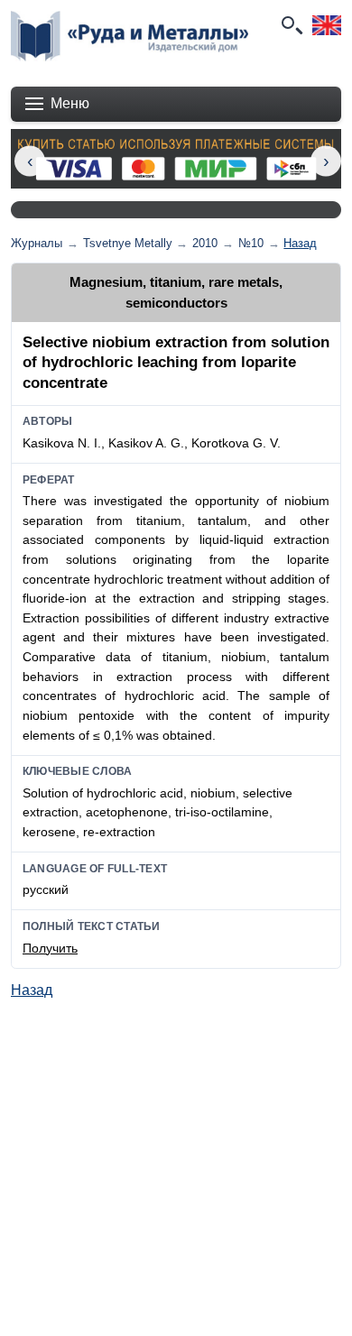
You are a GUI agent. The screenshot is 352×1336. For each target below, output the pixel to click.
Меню (70, 103)
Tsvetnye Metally (127, 243)
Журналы (36, 243)
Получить (50, 948)
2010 (205, 243)
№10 (251, 243)
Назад (300, 243)
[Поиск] (290, 25)
